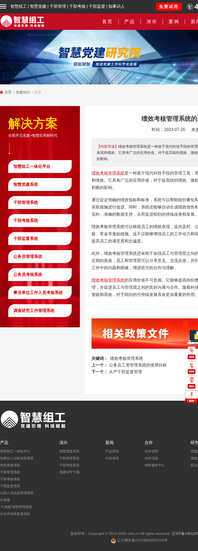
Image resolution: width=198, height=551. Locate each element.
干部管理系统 (25, 202)
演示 (63, 443)
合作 (149, 443)
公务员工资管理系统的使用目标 (138, 365)
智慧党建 (38, 6)
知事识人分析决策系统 (17, 458)
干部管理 (58, 6)
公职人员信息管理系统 (17, 493)
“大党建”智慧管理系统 (16, 507)
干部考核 (77, 6)
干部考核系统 (25, 220)
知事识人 (116, 6)
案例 (174, 21)
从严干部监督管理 (125, 372)
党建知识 (23, 92)
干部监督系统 (25, 238)
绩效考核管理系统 (126, 358)
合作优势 (151, 451)
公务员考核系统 (27, 274)
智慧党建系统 (25, 184)
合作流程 (151, 458)
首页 (107, 21)
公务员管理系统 (27, 256)
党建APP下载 (69, 472)
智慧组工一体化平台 (32, 166)
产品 (4, 443)
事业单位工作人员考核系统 (38, 292)
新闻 (109, 443)
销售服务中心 (155, 465)
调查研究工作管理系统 (34, 310)
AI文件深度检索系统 (15, 514)
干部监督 (97, 6)
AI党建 (5, 500)
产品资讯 (112, 451)
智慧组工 (18, 6)
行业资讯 (112, 458)
